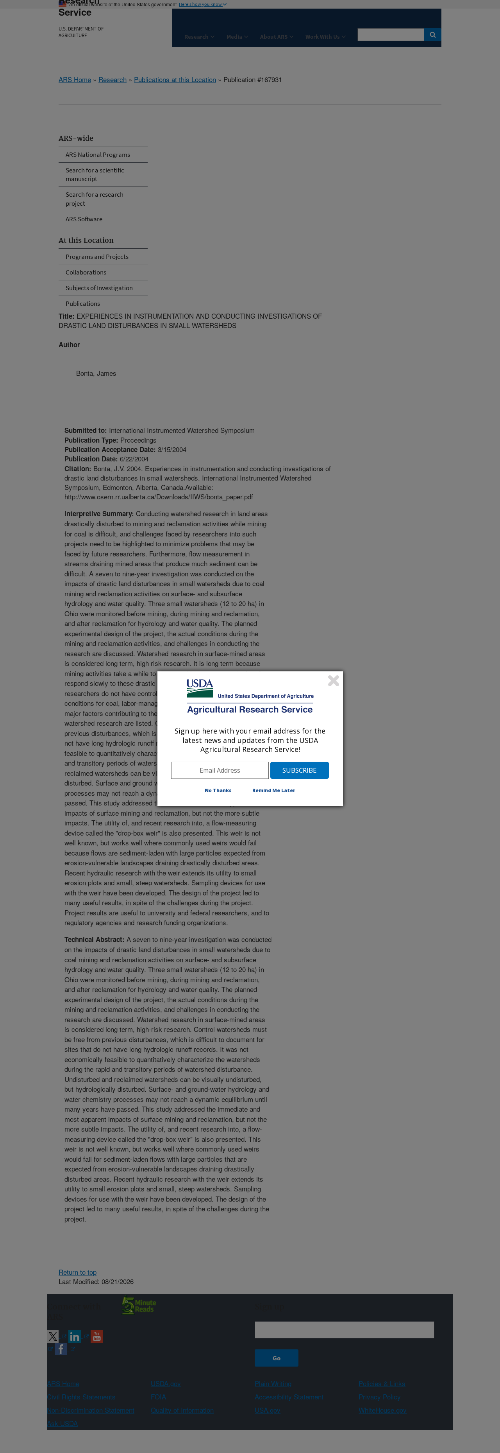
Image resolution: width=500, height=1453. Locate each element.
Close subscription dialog (333, 680)
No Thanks (218, 790)
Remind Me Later (273, 790)
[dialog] (250, 738)
